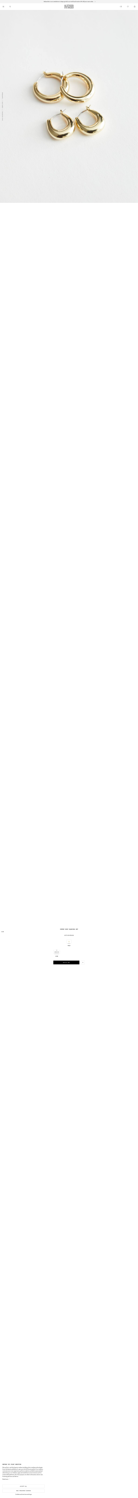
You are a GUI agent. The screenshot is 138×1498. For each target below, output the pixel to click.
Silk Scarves (2, 116)
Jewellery (2, 105)
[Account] (121, 6)
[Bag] (134, 6)
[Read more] (69, 1)
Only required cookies (23, 1490)
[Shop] (3, 6)
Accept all (23, 1486)
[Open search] (10, 6)
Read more (5, 1479)
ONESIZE (56, 952)
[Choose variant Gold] (69, 941)
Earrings (2, 95)
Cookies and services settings (23, 1494)
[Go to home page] (69, 6)
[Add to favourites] (83, 962)
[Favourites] (127, 6)
